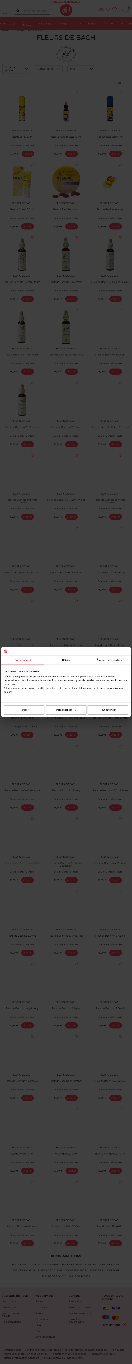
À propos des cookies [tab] (109, 660)
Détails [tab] (66, 660)
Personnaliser (64, 709)
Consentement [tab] (22, 660)
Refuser (24, 709)
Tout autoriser (108, 709)
